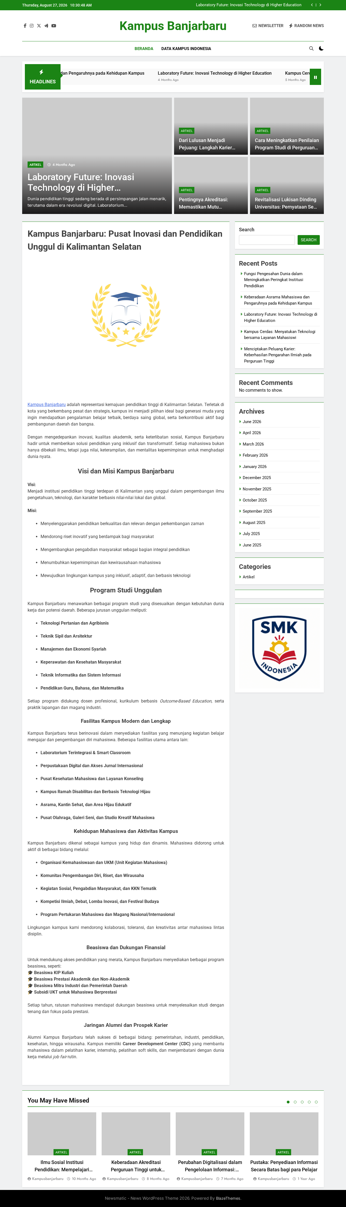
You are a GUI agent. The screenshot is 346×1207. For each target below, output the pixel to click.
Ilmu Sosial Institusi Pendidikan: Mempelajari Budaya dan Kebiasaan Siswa (62, 1169)
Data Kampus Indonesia (186, 48)
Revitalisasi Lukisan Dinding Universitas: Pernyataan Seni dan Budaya (286, 207)
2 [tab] (295, 1102)
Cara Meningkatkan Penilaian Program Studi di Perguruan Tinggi (287, 147)
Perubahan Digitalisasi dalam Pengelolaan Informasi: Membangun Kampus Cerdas (210, 1169)
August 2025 (254, 522)
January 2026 (255, 466)
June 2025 (252, 545)
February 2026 (255, 455)
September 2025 (257, 511)
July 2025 (251, 533)
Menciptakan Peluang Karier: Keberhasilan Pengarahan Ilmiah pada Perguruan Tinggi (277, 355)
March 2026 (253, 444)
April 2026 (252, 432)
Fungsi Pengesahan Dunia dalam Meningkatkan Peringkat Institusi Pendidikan (273, 279)
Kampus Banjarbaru (173, 26)
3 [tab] (302, 1102)
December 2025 (257, 477)
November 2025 (257, 489)
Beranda (144, 48)
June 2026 (252, 421)
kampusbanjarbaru (48, 1178)
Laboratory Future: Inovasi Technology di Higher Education (248, 5)
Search (246, 229)
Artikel (35, 164)
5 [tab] (316, 1102)
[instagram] (31, 26)
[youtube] (54, 26)
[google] (46, 26)
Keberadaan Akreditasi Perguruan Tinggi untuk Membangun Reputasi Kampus (136, 1169)
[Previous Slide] (312, 5)
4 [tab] (309, 1102)
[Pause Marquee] (315, 77)
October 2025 (255, 500)
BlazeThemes (228, 1198)
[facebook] (25, 26)
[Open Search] (311, 48)
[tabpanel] (62, 1147)
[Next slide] (320, 5)
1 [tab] (288, 1102)
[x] (39, 26)
